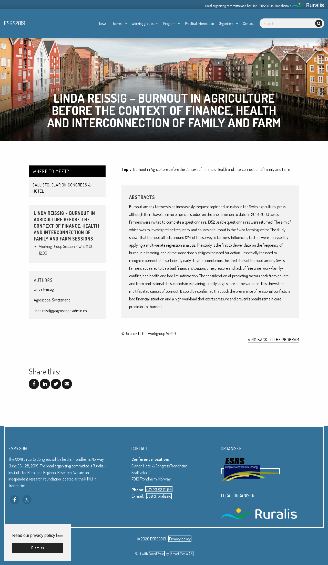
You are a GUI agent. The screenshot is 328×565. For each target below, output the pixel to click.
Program (169, 23)
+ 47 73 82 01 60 (159, 489)
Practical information (199, 23)
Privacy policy (180, 538)
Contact (248, 23)
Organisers (226, 23)
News (102, 23)
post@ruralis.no (159, 496)
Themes (116, 23)
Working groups (142, 23)
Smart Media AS (181, 553)
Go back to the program (274, 339)
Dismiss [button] (37, 547)
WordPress (156, 553)
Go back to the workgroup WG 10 (150, 333)
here (59, 535)
